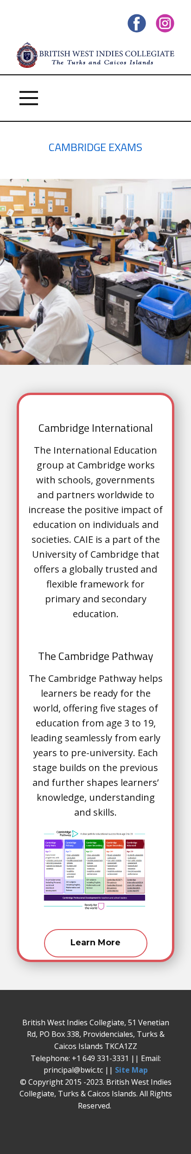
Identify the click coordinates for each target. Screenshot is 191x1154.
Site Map (131, 1070)
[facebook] (136, 23)
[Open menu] (29, 98)
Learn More (95, 942)
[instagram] (165, 23)
